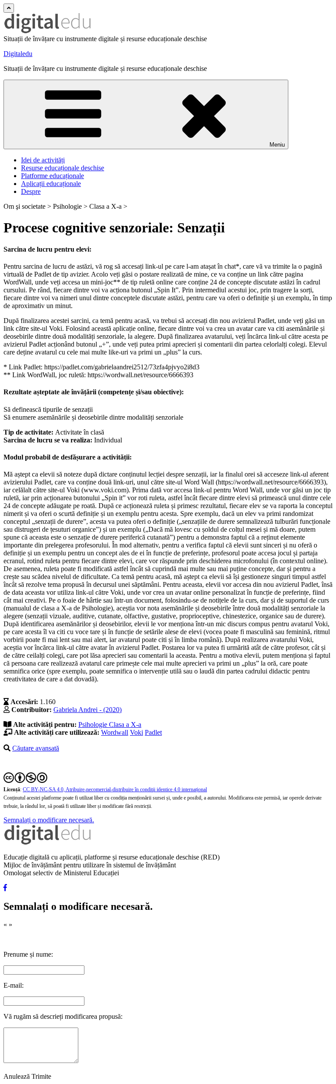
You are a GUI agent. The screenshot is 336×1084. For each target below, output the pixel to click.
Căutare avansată (35, 748)
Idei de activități (43, 160)
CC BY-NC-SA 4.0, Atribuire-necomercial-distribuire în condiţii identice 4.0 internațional (115, 789)
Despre (31, 191)
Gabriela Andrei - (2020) (87, 709)
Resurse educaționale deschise (62, 168)
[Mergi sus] (9, 8)
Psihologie (93, 724)
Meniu (277, 144)
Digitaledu (18, 53)
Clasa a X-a (125, 724)
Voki (136, 732)
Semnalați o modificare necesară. (49, 820)
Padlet (153, 732)
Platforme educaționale (52, 175)
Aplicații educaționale (51, 183)
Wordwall (114, 732)
